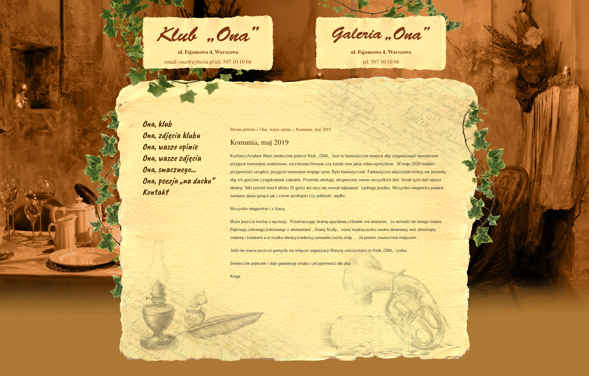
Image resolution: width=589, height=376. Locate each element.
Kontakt (155, 192)
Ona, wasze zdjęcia (171, 157)
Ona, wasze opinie (170, 146)
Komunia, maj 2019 (313, 129)
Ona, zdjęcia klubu (171, 135)
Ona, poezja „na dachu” (178, 180)
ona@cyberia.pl (196, 61)
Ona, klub (157, 123)
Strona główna (242, 129)
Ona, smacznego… (169, 169)
